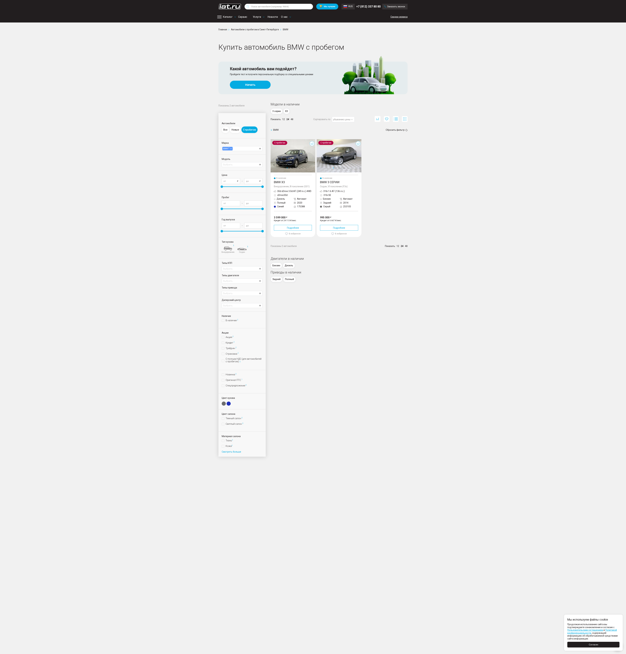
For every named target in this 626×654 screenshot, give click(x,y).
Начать (250, 84)
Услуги (257, 16)
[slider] (222, 186)
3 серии (321, 140)
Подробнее (293, 228)
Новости (273, 16)
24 (287, 119)
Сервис (242, 16)
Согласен (593, 644)
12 (283, 119)
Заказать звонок (396, 6)
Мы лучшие (327, 6)
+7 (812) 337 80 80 (368, 6)
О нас (284, 16)
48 (292, 119)
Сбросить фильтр (395, 130)
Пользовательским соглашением (585, 630)
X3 (272, 140)
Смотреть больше (231, 451)
